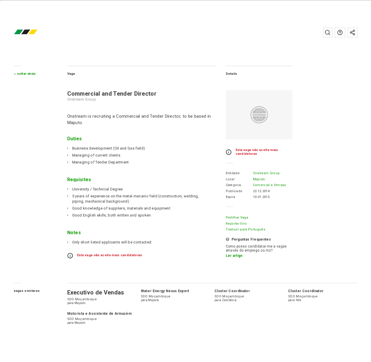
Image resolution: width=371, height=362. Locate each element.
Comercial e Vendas (269, 185)
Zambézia (229, 300)
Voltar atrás (26, 74)
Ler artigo (234, 256)
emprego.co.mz (34, 32)
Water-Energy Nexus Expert (165, 291)
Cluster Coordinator (232, 291)
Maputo (259, 179)
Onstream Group (266, 173)
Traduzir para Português (245, 229)
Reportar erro (236, 223)
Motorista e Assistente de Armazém (99, 314)
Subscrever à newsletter (352, 32)
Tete (298, 300)
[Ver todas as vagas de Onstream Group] (259, 114)
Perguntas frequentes (340, 32)
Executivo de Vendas (95, 292)
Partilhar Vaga (237, 217)
